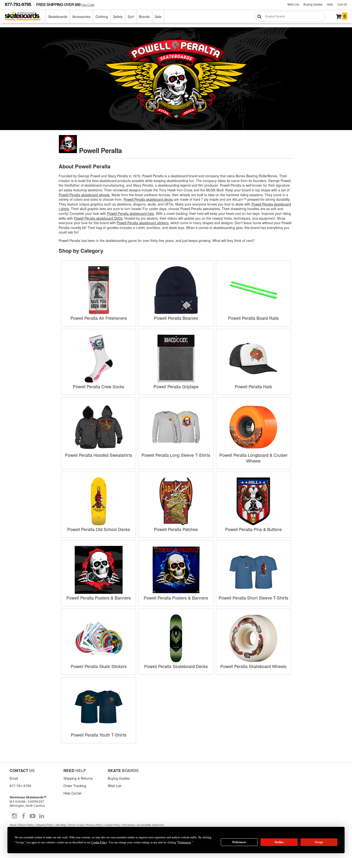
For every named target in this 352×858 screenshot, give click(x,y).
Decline (279, 842)
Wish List (293, 4)
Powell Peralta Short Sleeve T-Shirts (253, 598)
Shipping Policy (45, 825)
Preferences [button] (184, 842)
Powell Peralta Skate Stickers (99, 666)
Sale (158, 16)
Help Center (72, 793)
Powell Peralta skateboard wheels (84, 194)
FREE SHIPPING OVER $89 (65, 4)
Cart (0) (342, 4)
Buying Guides (313, 4)
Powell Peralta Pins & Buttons (253, 529)
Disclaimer (129, 825)
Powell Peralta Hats (253, 386)
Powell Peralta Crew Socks (98, 386)
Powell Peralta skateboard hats (130, 213)
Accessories (81, 16)
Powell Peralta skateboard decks (148, 199)
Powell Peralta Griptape (176, 386)
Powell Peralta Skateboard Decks (176, 666)
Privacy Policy (94, 825)
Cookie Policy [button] (99, 842)
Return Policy (26, 825)
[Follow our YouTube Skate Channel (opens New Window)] (32, 816)
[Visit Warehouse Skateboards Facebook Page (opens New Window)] (23, 816)
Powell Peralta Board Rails (253, 318)
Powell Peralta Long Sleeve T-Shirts (176, 455)
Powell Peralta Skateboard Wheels (253, 666)
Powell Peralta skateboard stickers (143, 222)
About (13, 825)
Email (14, 778)
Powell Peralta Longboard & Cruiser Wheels (253, 458)
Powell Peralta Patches (176, 529)
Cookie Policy (112, 825)
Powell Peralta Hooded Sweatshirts (98, 455)
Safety (118, 16)
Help (330, 4)
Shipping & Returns (78, 778)
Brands (144, 16)
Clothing (102, 16)
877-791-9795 (18, 4)
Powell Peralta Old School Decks (98, 529)
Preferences (239, 842)
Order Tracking (74, 785)
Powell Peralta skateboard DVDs (98, 218)
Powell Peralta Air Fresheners (98, 318)
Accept (319, 842)
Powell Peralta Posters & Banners (98, 598)
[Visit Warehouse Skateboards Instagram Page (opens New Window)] (14, 816)
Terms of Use (76, 825)
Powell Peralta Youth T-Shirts (98, 735)
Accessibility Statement (150, 825)
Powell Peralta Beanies (176, 318)
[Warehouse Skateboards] (25, 17)
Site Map (61, 825)
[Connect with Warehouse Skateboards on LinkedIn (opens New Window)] (41, 816)
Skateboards (57, 16)
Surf (131, 16)
